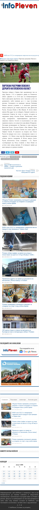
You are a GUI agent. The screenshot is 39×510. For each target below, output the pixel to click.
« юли (3, 483)
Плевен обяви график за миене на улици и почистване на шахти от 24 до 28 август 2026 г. (18, 254)
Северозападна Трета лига (10, 159)
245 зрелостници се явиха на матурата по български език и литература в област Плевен (18, 331)
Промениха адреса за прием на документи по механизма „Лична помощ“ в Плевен (17, 279)
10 (4, 474)
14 (24, 474)
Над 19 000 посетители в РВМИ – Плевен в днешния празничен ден (13, 166)
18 (9, 476)
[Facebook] (19, 505)
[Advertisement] (19, 29)
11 (9, 474)
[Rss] (17, 505)
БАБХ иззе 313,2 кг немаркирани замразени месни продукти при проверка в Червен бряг (19, 228)
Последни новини (12, 59)
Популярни (13, 399)
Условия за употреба (23, 507)
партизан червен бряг (29, 156)
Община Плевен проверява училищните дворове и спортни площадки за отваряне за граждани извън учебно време (19, 201)
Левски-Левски (15, 156)
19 (14, 476)
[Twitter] (21, 505)
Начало (3, 59)
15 (30, 474)
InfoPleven (13, 507)
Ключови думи (32, 399)
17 (4, 476)
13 (19, 474)
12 (14, 474)
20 (19, 476)
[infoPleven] (19, 5)
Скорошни (5, 399)
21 (24, 476)
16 (35, 474)
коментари (22, 399)
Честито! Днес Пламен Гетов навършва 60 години (25, 171)
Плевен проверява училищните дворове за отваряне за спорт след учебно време (17, 305)
